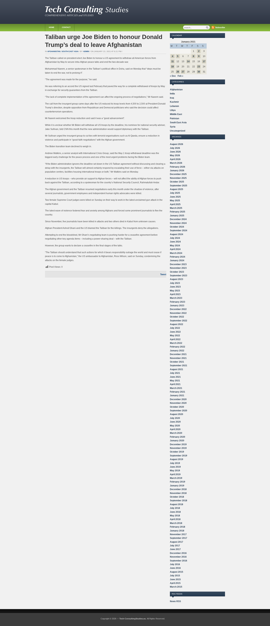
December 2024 (178, 219)
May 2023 (175, 290)
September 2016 (178, 560)
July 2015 (175, 575)
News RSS (175, 601)
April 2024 (175, 249)
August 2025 (176, 189)
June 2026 (175, 151)
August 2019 (176, 459)
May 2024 (175, 245)
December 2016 (178, 553)
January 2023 (177, 305)
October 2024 (177, 227)
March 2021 (176, 388)
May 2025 (175, 200)
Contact (66, 27)
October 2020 (177, 407)
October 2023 (177, 272)
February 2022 (177, 346)
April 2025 (175, 204)
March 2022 (176, 343)
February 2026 (177, 167)
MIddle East (176, 114)
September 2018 (178, 500)
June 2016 (175, 568)
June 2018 (175, 512)
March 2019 (176, 478)
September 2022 (178, 320)
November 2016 (178, 557)
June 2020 (175, 422)
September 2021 (178, 365)
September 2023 (178, 275)
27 (183, 71)
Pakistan (174, 118)
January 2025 (177, 215)
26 (178, 71)
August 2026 (176, 144)
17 (204, 61)
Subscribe (220, 27)
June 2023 (175, 286)
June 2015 (175, 579)
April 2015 (175, 583)
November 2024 (178, 223)
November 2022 (178, 313)
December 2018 (178, 489)
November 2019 (178, 448)
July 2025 (175, 193)
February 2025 (177, 211)
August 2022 (176, 324)
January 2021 (177, 395)
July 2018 (175, 508)
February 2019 (177, 481)
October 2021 (177, 362)
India (172, 93)
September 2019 (178, 455)
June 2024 (175, 241)
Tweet (163, 274)
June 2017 (175, 549)
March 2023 (176, 298)
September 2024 (178, 230)
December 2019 (178, 444)
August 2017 (176, 542)
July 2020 (175, 418)
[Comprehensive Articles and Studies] (86, 15)
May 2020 (175, 425)
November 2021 (178, 358)
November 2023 (178, 268)
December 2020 (178, 399)
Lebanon (174, 106)
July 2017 (175, 545)
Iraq (172, 98)
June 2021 (175, 377)
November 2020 (178, 403)
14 (188, 61)
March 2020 (176, 433)
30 (198, 71)
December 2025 (178, 174)
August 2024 (176, 234)
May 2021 (175, 380)
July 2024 (175, 238)
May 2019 (175, 470)
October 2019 (177, 452)
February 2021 (177, 392)
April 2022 (175, 339)
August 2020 (176, 414)
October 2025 (177, 181)
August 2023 (176, 279)
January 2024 (177, 260)
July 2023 (175, 283)
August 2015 (176, 572)
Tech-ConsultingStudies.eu (132, 619)
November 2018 (178, 493)
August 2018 (176, 504)
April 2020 (175, 429)
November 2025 (178, 178)
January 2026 (177, 170)
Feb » (180, 76)
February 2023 (177, 302)
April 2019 (175, 474)
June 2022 (175, 332)
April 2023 (175, 294)
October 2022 (177, 316)
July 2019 (175, 463)
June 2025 (175, 197)
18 (172, 66)
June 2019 (175, 467)
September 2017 (178, 538)
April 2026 (175, 159)
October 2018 (177, 497)
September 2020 (178, 410)
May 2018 (175, 515)
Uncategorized (177, 131)
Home (51, 27)
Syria (172, 126)
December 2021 (178, 354)
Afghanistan (53, 51)
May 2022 (175, 335)
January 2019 (177, 485)
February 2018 (177, 527)
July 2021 (175, 373)
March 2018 (176, 523)
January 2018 (177, 530)
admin (86, 51)
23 (198, 66)
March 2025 (176, 208)
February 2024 (177, 257)
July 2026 (175, 148)
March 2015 (176, 587)
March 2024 (176, 253)
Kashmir (174, 102)
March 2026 (176, 163)
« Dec (173, 76)
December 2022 (178, 309)
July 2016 (175, 564)
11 (172, 61)
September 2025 (178, 185)
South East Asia (70, 51)
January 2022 (177, 350)
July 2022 (175, 328)
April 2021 (175, 384)
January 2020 (177, 440)
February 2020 (177, 437)
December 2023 (178, 264)
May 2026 (175, 155)
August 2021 (176, 369)
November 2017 (178, 534)
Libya (173, 110)
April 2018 (175, 519)
